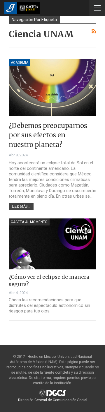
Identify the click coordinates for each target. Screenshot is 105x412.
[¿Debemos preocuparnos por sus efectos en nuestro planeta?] (52, 87)
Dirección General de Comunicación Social (52, 400)
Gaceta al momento (29, 222)
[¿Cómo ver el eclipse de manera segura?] (52, 243)
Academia (19, 63)
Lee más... (21, 206)
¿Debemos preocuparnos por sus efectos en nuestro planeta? (48, 135)
